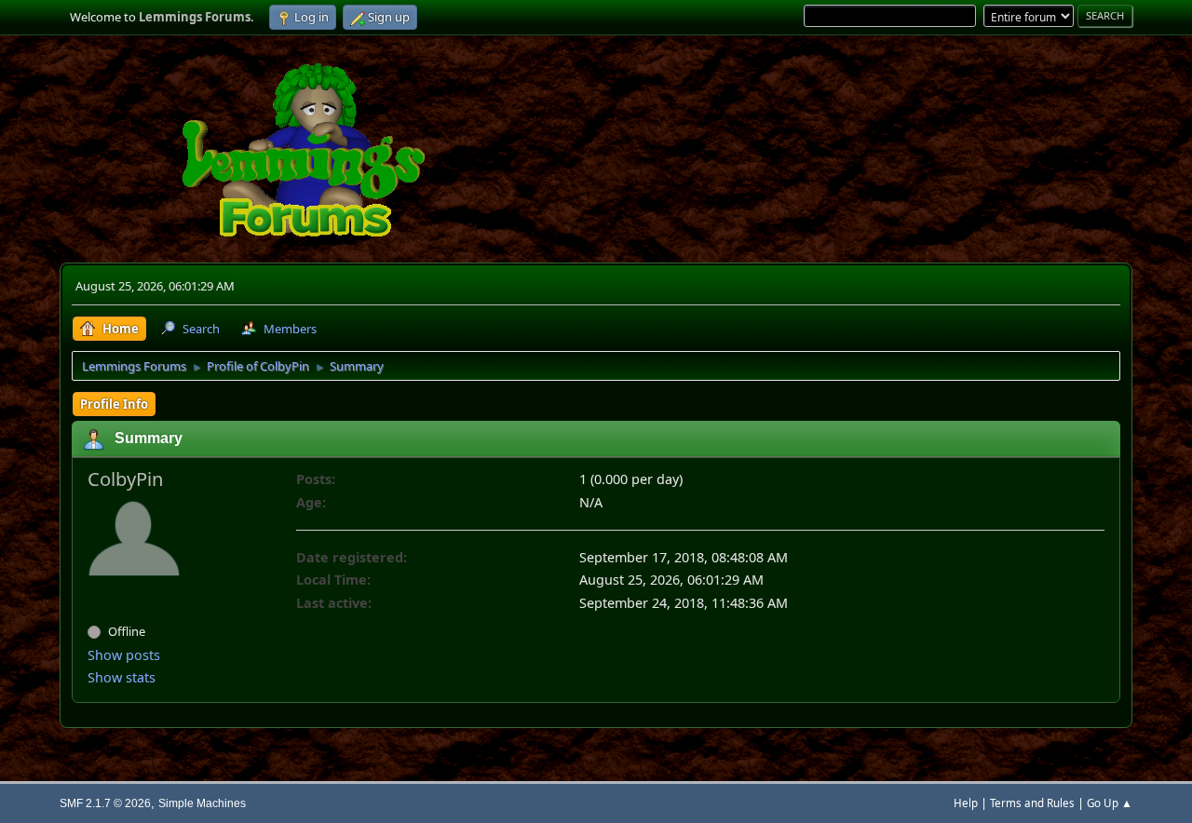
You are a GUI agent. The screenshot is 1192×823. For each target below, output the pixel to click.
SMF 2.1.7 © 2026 (105, 803)
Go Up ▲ (1109, 803)
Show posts (124, 655)
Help (966, 803)
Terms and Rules (1032, 803)
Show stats (122, 677)
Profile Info (114, 404)
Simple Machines (202, 803)
